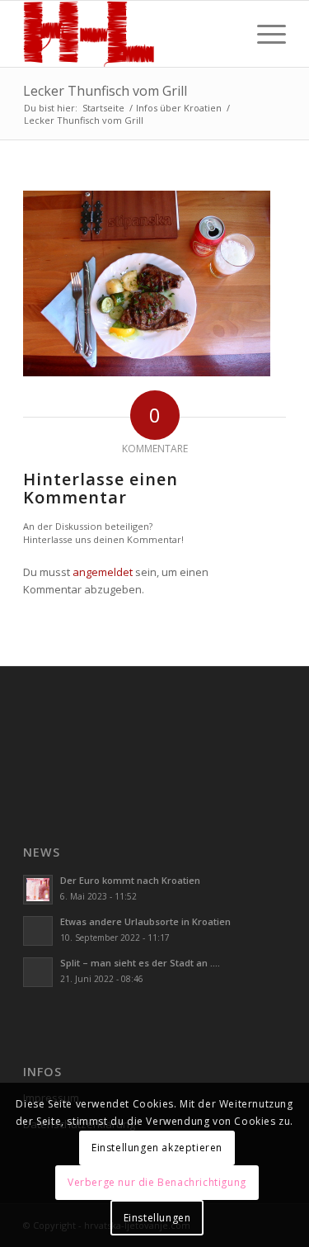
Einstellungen (157, 1218)
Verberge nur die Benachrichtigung (157, 1182)
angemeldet (103, 571)
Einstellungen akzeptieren (156, 1148)
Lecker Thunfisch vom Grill (105, 91)
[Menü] (263, 34)
